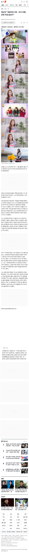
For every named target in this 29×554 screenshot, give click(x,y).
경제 (18, 514)
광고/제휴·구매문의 (11, 531)
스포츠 (3, 497)
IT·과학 (18, 520)
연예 (2, 9)
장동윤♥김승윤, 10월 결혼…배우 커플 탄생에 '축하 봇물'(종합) (13, 471)
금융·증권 (25, 517)
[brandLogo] (3, 1)
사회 (11, 514)
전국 (4, 517)
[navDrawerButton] (27, 1)
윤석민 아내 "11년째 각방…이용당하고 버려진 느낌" (14, 353)
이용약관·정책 (19, 531)
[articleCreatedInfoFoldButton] (15, 19)
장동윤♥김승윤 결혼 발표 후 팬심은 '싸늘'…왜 (13, 357)
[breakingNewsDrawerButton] (24, 1)
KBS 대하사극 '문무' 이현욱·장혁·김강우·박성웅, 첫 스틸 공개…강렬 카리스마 (13, 464)
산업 (4, 520)
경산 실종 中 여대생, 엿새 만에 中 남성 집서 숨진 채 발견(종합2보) (13, 458)
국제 (25, 514)
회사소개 (4, 531)
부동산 (11, 520)
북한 (18, 517)
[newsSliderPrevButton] (23, 441)
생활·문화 (4, 522)
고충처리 (25, 531)
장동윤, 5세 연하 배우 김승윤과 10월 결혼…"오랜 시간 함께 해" (13, 445)
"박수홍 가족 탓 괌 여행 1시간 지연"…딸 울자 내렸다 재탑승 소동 (13, 452)
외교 (11, 517)
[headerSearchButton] (21, 1)
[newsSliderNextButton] (26, 441)
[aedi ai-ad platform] (8, 30)
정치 (4, 514)
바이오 (25, 520)
